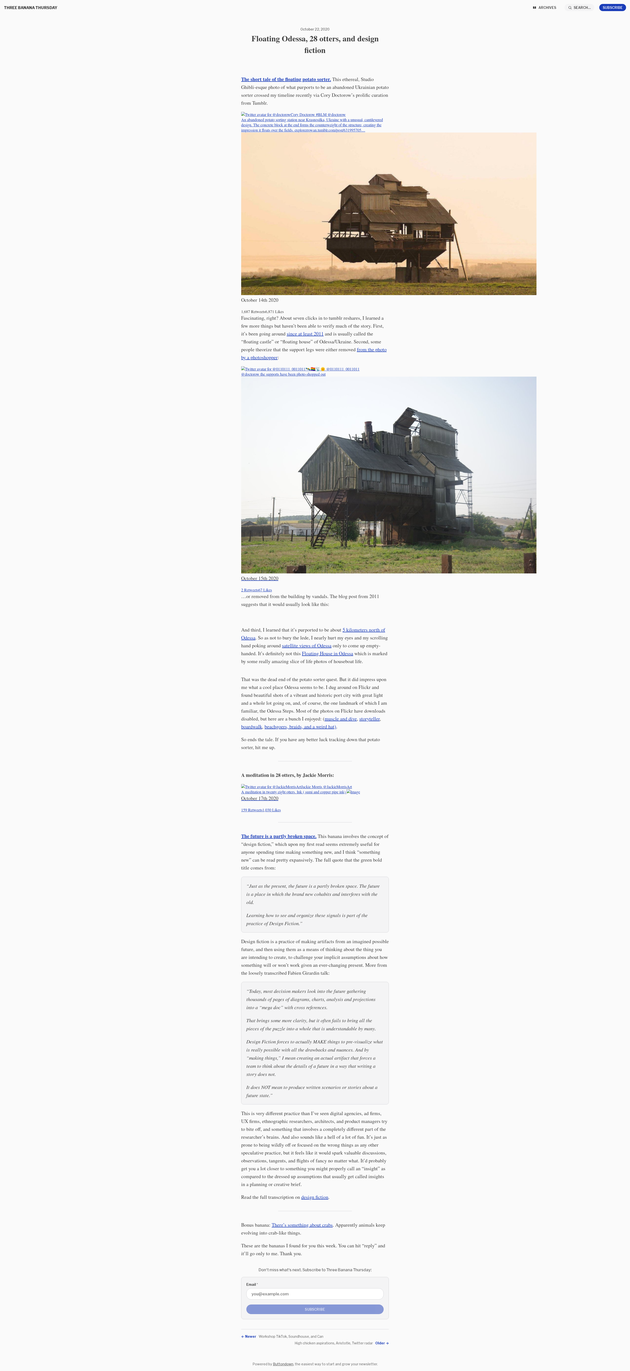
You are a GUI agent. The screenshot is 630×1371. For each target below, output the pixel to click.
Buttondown (283, 1364)
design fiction (314, 1197)
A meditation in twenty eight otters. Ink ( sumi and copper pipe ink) (296, 798)
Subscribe (613, 7)
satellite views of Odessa (306, 645)
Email (252, 1284)
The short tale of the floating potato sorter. (286, 79)
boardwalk (251, 726)
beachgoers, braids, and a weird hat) (300, 726)
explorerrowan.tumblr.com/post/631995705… (330, 130)
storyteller (369, 718)
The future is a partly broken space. (278, 836)
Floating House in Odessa (327, 653)
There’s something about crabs (302, 1224)
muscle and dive (341, 718)
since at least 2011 (305, 333)
